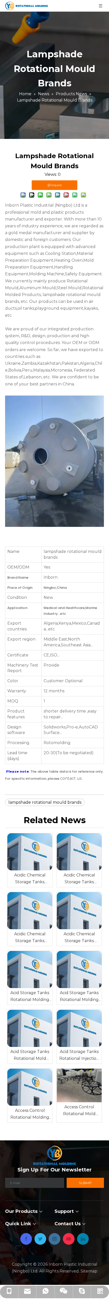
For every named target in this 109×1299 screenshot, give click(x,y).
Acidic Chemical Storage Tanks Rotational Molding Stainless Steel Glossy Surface (29, 879)
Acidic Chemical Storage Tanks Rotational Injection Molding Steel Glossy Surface (79, 938)
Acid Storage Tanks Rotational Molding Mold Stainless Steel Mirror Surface (30, 996)
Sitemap (89, 1271)
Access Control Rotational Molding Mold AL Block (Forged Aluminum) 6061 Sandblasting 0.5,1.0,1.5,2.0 (30, 1114)
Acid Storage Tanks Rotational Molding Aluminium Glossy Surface (79, 996)
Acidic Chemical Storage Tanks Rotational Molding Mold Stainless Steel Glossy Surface (79, 879)
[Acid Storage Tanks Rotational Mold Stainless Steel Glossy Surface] (29, 1028)
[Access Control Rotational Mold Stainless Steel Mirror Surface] (79, 1085)
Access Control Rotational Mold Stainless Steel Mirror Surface (79, 1111)
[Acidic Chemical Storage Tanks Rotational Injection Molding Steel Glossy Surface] (79, 910)
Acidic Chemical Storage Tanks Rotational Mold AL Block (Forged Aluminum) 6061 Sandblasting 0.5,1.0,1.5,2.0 (30, 938)
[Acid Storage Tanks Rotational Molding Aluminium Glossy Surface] (79, 969)
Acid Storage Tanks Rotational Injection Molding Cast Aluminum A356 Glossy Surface (79, 1055)
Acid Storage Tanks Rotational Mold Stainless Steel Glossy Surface (29, 1055)
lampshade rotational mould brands (44, 802)
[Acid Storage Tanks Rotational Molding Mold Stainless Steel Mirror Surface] (29, 969)
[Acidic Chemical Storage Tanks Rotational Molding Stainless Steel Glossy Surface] (29, 851)
